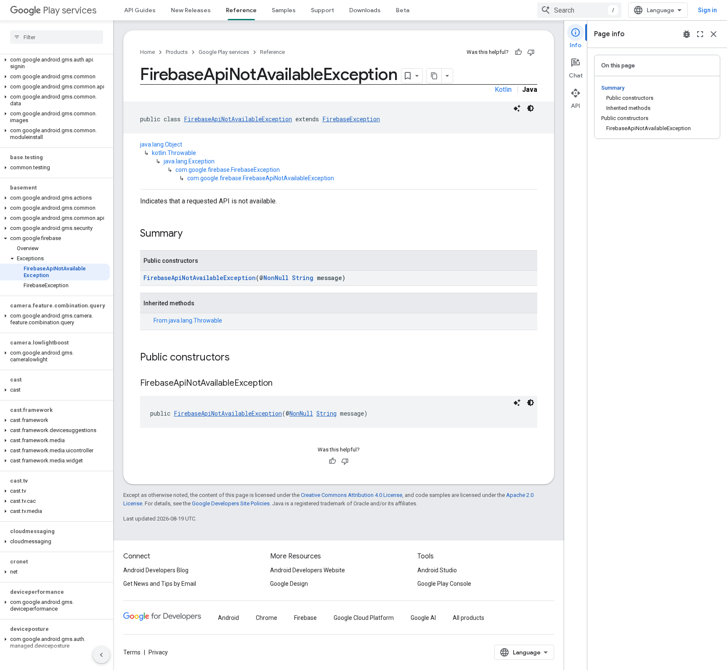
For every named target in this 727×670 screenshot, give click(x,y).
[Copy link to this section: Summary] (191, 234)
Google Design (289, 583)
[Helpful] (518, 52)
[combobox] (579, 10)
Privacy (158, 652)
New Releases (191, 10)
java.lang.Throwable (195, 320)
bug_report (687, 34)
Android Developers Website (307, 570)
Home (147, 52)
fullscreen (700, 34)
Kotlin (503, 89)
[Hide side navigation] (101, 654)
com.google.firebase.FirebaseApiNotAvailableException (260, 178)
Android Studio (437, 570)
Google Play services (224, 52)
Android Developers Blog (155, 570)
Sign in (707, 10)
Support (322, 10)
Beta (402, 10)
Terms (132, 652)
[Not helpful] (531, 52)
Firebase (305, 617)
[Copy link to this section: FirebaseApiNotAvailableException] (281, 384)
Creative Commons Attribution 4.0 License (351, 495)
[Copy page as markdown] (434, 76)
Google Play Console (444, 583)
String (302, 278)
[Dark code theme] (530, 108)
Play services (69, 10)
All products (468, 617)
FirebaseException (351, 119)
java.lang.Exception (189, 161)
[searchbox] (56, 37)
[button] (55, 63)
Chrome (266, 617)
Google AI (423, 617)
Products (177, 52)
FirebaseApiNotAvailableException (238, 119)
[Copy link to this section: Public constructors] (238, 358)
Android (228, 617)
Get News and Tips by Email (159, 583)
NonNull (276, 278)
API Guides (140, 10)
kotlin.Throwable (174, 152)
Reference (241, 10)
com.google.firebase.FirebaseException (227, 169)
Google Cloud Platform (364, 617)
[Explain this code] (517, 108)
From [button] (188, 320)
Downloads (365, 10)
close (713, 34)
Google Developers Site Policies (231, 503)
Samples (284, 10)
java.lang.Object (161, 144)
